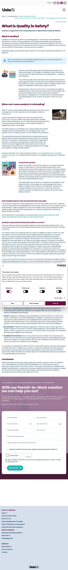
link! (33, 61)
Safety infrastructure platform (12, 527)
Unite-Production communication (13, 524)
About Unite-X (6, 547)
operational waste (37, 45)
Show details (58, 298)
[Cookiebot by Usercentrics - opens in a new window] (58, 265)
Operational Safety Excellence (14, 259)
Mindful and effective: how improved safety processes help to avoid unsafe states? (30, 216)
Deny (12, 303)
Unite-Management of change (12, 521)
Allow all (55, 303)
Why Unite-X (6, 536)
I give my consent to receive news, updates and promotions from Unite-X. (33, 449)
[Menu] (64, 10)
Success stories (7, 549)
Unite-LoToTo (6, 519)
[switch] (25, 291)
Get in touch (13, 468)
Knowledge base (7, 538)
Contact (4, 552)
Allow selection (34, 303)
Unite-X (4, 513)
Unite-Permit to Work (9, 516)
